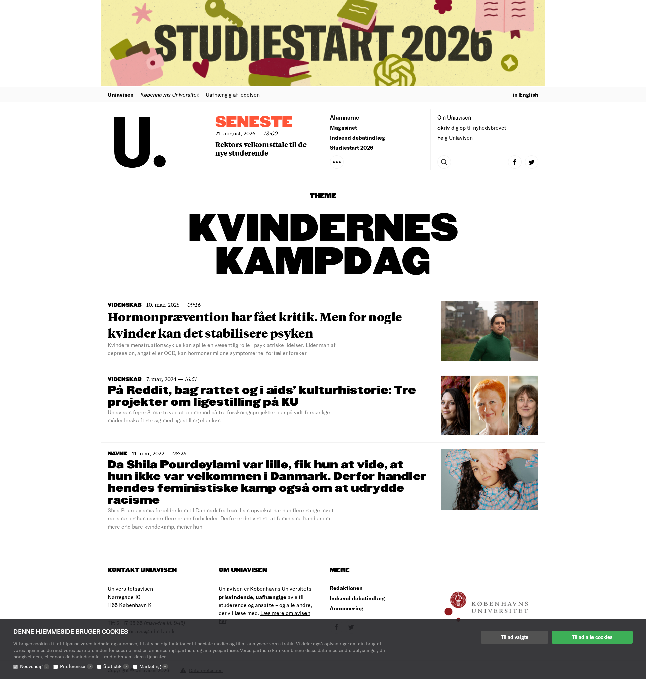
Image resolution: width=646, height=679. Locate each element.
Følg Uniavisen (455, 137)
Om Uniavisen (454, 117)
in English (525, 94)
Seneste (254, 122)
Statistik (115, 666)
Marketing (152, 666)
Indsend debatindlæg (357, 137)
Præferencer (75, 666)
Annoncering (346, 608)
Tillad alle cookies (592, 637)
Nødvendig (33, 666)
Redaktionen (346, 588)
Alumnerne (344, 117)
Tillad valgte (514, 637)
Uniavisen (121, 94)
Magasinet (343, 127)
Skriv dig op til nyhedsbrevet (471, 127)
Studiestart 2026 (351, 147)
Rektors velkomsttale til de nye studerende (261, 148)
